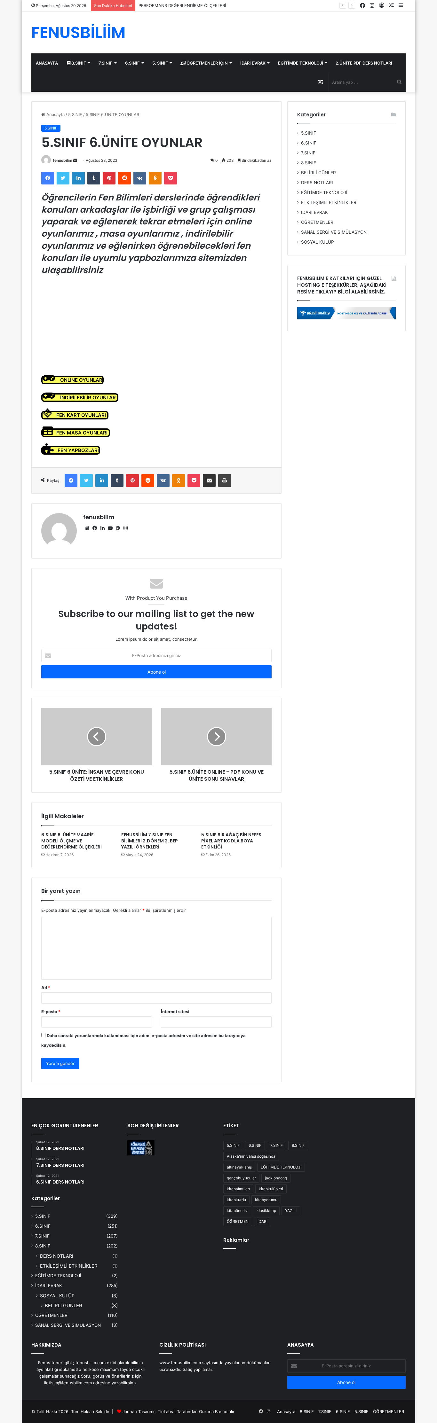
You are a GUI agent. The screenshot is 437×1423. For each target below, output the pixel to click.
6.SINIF (132, 63)
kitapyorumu (266, 1199)
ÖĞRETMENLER (317, 222)
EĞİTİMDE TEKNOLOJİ (300, 63)
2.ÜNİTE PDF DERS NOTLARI (364, 63)
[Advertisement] (156, 325)
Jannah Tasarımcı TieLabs (148, 1411)
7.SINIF (106, 63)
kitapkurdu (236, 1199)
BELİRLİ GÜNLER (318, 172)
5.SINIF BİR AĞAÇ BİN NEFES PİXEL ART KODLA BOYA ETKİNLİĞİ (231, 841)
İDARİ (262, 1221)
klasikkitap (266, 1210)
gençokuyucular (241, 1178)
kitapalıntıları (238, 1188)
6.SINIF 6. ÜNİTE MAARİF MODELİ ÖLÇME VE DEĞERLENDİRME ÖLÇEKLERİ (71, 841)
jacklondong (276, 1178)
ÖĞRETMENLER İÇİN (207, 63)
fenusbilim (62, 160)
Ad (45, 987)
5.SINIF (75, 114)
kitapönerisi (237, 1210)
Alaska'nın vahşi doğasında (251, 1156)
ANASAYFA (47, 63)
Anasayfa (55, 114)
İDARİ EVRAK (253, 63)
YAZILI (291, 1210)
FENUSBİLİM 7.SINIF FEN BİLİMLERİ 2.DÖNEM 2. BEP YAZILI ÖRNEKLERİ (149, 841)
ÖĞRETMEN (238, 1221)
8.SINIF (78, 63)
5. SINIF (160, 63)
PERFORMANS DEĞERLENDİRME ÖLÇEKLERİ (182, 5)
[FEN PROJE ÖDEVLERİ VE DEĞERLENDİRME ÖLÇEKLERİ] (141, 1147)
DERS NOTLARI (317, 182)
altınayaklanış (239, 1167)
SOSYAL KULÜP (317, 242)
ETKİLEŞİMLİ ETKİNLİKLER (328, 202)
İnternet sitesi (175, 1011)
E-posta (50, 1011)
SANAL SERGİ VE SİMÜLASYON (334, 232)
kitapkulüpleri (271, 1188)
